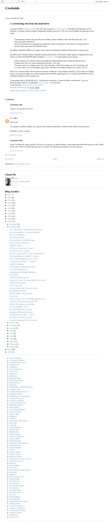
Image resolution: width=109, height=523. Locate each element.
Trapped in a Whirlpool (17, 508)
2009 (9, 216)
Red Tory (12, 463)
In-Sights (12, 418)
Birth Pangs (13, 376)
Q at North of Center (16, 461)
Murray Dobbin (14, 438)
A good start (13, 296)
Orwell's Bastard (15, 447)
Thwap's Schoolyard (16, 506)
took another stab (51, 57)
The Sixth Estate (14, 492)
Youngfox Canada (15, 512)
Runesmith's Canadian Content (19, 470)
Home (55, 159)
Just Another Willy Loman (18, 421)
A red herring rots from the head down (22, 267)
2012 (9, 208)
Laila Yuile (13, 423)
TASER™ (43, 90)
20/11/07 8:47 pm (16, 135)
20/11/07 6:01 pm (16, 113)
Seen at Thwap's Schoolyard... (19, 243)
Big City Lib (13, 371)
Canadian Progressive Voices (19, 391)
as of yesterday (44, 82)
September (13, 325)
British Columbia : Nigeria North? (20, 293)
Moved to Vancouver (16, 436)
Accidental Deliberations (17, 362)
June (11, 333)
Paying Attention (15, 452)
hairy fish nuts (14, 517)
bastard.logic (13, 515)
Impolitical (12, 416)
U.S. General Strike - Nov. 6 (18, 307)
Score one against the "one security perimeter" (24, 232)
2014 (9, 203)
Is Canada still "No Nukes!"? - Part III (22, 261)
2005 (9, 352)
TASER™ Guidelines (16, 264)
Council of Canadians (16, 398)
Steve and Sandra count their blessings (22, 240)
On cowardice (14, 275)
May (11, 336)
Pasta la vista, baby (15, 285)
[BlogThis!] (32, 88)
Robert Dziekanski (21, 90)
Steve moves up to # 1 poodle (19, 251)
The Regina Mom (15, 490)
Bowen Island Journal (16, 380)
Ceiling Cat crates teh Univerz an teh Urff (23, 301)
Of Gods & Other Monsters (18, 443)
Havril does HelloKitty (17, 235)
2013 (9, 205)
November (13, 227)
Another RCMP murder (17, 283)
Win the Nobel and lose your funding (21, 304)
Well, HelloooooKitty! (16, 237)
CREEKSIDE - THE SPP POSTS (21, 387)
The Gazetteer (14, 488)
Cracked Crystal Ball (16, 400)
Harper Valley (14, 414)
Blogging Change (15, 378)
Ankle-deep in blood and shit (19, 277)
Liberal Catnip (14, 429)
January (12, 347)
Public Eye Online (15, 456)
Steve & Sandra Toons (16, 476)
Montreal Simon (14, 434)
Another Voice (14, 365)
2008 (9, 219)
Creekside (12, 7)
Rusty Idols (13, 472)
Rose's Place (13, 468)
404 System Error (15, 358)
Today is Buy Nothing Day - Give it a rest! (23, 259)
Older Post (100, 159)
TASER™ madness (16, 245)
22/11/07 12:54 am (16, 151)
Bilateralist (12, 374)
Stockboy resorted (29, 29)
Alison (16, 178)
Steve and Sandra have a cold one (20, 309)
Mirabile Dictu (14, 432)
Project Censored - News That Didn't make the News (27, 299)
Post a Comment (10, 155)
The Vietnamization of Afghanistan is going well (25, 229)
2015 (9, 200)
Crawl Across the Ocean (17, 403)
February (13, 344)
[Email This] (30, 88)
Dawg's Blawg (14, 407)
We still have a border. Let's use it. (20, 317)
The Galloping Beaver (16, 485)
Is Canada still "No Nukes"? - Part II (21, 315)
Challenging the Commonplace (19, 396)
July (11, 331)
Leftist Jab (12, 425)
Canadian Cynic (14, 389)
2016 (9, 197)
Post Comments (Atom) (22, 164)
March (12, 341)
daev (11, 118)
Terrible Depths (14, 479)
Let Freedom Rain (15, 427)
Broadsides (13, 385)
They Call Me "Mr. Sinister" (18, 501)
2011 (9, 211)
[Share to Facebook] (36, 88)
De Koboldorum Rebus (17, 409)
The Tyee (12, 494)
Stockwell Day (34, 90)
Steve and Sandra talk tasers (18, 269)
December (13, 224)
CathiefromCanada (15, 394)
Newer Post (9, 159)
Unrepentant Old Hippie (17, 510)
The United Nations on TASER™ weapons (24, 256)
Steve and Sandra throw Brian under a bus (23, 288)
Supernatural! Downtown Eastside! (21, 312)
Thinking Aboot (14, 503)
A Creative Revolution (16, 360)
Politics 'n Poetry (15, 454)
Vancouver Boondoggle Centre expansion (23, 320)
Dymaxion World (15, 412)
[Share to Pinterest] (38, 88)
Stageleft (12, 474)
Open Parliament (15, 445)
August (12, 328)
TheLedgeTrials (14, 499)
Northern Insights (15, 441)
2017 (9, 195)
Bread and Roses (15, 382)
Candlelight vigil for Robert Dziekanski (22, 272)
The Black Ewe (14, 481)
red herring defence (60, 29)
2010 (9, 213)
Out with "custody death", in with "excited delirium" (26, 253)
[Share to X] (34, 88)
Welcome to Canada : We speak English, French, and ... (28, 280)
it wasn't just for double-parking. (32, 85)
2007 (9, 221)
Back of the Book (15, 369)
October (13, 323)
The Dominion (14, 483)
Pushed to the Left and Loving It (20, 459)
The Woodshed (14, 497)
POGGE (12, 450)
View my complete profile (20, 181)
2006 (9, 349)
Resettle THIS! (14, 465)
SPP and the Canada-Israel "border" (21, 248)
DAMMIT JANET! (16, 405)
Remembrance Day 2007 (17, 291)
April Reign (13, 367)
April (12, 339)
